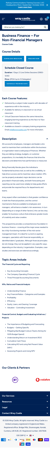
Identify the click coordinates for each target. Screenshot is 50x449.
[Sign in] (41, 19)
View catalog (3, 19)
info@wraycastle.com (18, 130)
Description (9, 138)
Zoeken (45, 27)
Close (47, 5)
